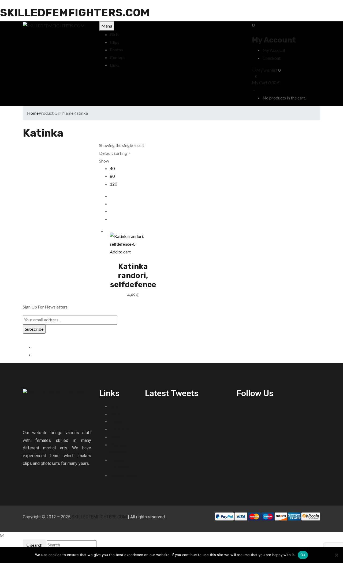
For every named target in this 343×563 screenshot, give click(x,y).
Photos (117, 421)
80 (112, 176)
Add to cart (120, 251)
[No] (336, 555)
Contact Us (120, 429)
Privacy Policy (123, 475)
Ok (302, 555)
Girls (114, 406)
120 (113, 183)
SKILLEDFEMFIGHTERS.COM (75, 12)
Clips (115, 414)
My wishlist (266, 69)
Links (115, 437)
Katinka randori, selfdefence (133, 275)
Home (33, 112)
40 (112, 168)
